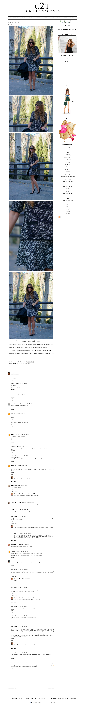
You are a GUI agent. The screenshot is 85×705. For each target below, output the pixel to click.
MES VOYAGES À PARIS (15, 441)
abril (68, 169)
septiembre (67, 161)
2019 (67, 147)
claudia (12, 383)
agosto (67, 162)
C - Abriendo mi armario (16, 502)
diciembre (67, 155)
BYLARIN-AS (68, 195)
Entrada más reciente (12, 688)
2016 (67, 152)
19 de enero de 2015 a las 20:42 (20, 465)
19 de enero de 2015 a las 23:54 (21, 509)
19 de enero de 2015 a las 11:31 (23, 434)
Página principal (14, 18)
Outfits (31, 18)
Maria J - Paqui (14, 373)
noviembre (67, 157)
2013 (67, 206)
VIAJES (65, 18)
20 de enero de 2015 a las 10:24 (28, 525)
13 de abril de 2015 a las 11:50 (21, 662)
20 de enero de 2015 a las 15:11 (25, 533)
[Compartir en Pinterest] (33, 362)
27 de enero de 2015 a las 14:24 (21, 652)
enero (67, 174)
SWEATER (68, 188)
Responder (13, 380)
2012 (67, 208)
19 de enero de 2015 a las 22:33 (20, 485)
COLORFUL (68, 191)
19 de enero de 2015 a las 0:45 (23, 373)
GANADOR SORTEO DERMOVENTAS (68, 176)
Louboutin (38, 18)
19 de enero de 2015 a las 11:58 (20, 446)
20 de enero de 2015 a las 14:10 (22, 551)
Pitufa (12, 465)
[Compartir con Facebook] (31, 362)
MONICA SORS (14, 434)
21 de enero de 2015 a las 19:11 (21, 606)
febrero (67, 173)
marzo (67, 171)
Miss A (12, 485)
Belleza (53, 18)
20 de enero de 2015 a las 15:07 (28, 578)
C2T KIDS (72, 18)
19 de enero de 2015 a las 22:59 (28, 502)
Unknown (13, 551)
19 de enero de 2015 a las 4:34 (20, 383)
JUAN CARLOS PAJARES (68, 183)
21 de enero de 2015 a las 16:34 (28, 597)
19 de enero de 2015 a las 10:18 (21, 422)
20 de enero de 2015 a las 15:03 (21, 569)
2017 (67, 150)
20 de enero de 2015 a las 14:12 (21, 561)
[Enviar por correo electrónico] (27, 362)
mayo (67, 167)
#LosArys (13, 509)
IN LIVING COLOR (68, 178)
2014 (67, 204)
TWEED (68, 184)
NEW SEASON (68, 179)
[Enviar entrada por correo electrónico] (26, 361)
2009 (67, 213)
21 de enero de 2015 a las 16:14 (21, 587)
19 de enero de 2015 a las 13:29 (21, 455)
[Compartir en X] (30, 362)
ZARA (29, 363)
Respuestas (14, 474)
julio (68, 164)
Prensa (59, 18)
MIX (68, 198)
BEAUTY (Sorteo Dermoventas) (68, 190)
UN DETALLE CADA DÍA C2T (68, 181)
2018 (67, 149)
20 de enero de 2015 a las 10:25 (28, 477)
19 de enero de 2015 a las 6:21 (21, 393)
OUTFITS (25, 363)
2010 (67, 211)
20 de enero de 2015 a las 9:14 (21, 516)
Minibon (13, 561)
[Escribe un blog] (29, 362)
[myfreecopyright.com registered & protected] (42, 702)
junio (67, 166)
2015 (67, 154)
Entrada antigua (51, 688)
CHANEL (14, 363)
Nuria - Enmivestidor (15, 403)
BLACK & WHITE (68, 196)
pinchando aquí (26, 355)
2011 (67, 209)
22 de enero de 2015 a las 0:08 (21, 626)
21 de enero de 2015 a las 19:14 (21, 615)
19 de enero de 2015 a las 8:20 (26, 403)
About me (24, 18)
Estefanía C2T (17, 477)
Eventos (46, 18)
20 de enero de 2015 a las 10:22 (25, 544)
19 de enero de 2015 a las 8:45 (19, 413)
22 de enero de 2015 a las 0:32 (28, 643)
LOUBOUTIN (20, 363)
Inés (12, 413)
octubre (67, 159)
